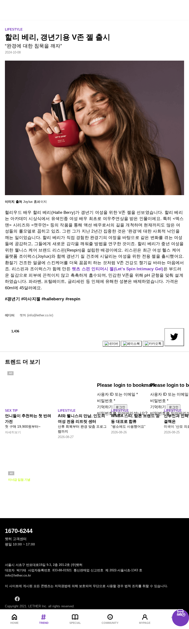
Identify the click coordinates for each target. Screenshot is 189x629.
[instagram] (7, 598)
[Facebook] (17, 598)
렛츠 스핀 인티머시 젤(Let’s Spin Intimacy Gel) (117, 269)
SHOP (180, 614)
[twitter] (36, 598)
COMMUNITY (110, 622)
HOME (14, 622)
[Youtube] (46, 598)
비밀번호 (106, 401)
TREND (43, 622)
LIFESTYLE (14, 29)
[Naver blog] (27, 598)
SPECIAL (75, 622)
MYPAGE (144, 622)
